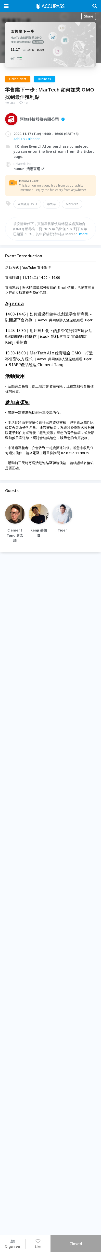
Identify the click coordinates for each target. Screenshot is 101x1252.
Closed (75, 1243)
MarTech (72, 204)
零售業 (51, 204)
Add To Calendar (26, 138)
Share (88, 16)
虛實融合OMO (27, 204)
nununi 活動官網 (26, 168)
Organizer (12, 1246)
